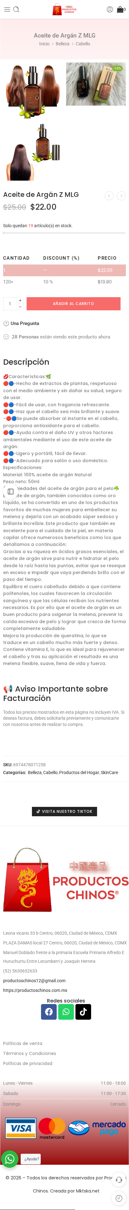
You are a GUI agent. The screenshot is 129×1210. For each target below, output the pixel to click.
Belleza (63, 43)
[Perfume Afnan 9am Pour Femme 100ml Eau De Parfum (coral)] (109, 195)
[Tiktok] (83, 1012)
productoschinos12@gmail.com (34, 980)
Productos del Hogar (79, 772)
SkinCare (109, 772)
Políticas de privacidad (27, 1063)
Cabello (83, 43)
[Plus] (20, 300)
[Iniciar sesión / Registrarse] (110, 9)
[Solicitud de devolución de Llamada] (119, 1179)
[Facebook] (49, 1012)
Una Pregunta (24, 323)
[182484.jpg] (96, 84)
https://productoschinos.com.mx (35, 990)
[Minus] (20, 307)
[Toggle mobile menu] (7, 9)
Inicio (44, 43)
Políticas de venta (22, 1043)
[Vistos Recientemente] (119, 1198)
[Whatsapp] (66, 1012)
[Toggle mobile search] (16, 9)
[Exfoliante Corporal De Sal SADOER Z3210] (121, 195)
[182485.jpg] (33, 151)
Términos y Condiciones (29, 1053)
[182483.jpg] (33, 90)
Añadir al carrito (73, 303)
